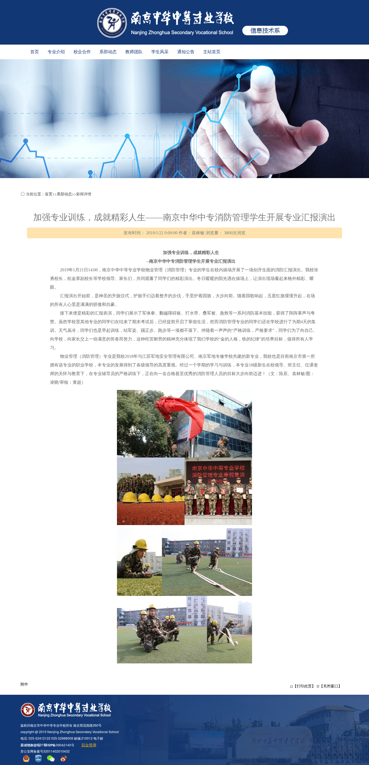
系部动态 (108, 51)
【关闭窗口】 (330, 686)
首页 (34, 51)
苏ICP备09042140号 (59, 745)
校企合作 (82, 51)
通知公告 (185, 51)
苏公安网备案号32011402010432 (45, 751)
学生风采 (160, 51)
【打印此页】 (304, 686)
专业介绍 (56, 51)
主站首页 (211, 51)
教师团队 (134, 51)
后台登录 (88, 744)
